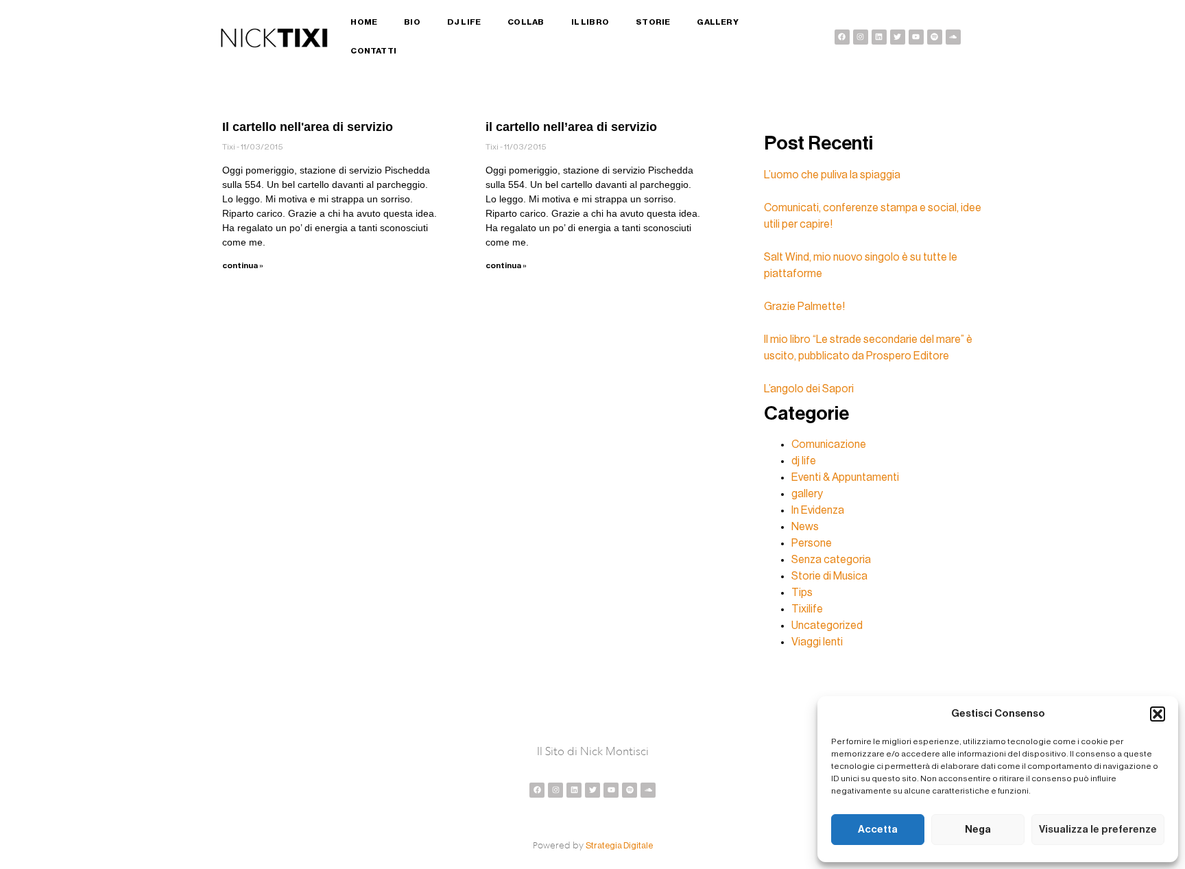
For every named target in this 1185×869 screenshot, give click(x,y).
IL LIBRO (590, 22)
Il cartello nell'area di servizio (307, 127)
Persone (811, 543)
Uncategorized (827, 625)
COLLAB (525, 22)
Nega (978, 829)
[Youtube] (916, 37)
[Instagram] (860, 37)
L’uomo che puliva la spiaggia (832, 174)
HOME (363, 22)
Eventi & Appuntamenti (845, 477)
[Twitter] (897, 37)
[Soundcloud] (953, 37)
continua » (242, 265)
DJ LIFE (464, 22)
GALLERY (717, 22)
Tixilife (807, 609)
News (805, 526)
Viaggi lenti (817, 641)
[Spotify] (934, 37)
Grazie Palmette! (804, 306)
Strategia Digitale (619, 845)
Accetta (878, 829)
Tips (802, 592)
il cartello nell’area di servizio (571, 127)
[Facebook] (842, 37)
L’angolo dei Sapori (809, 388)
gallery (807, 493)
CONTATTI (373, 51)
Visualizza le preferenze (1098, 829)
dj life (803, 460)
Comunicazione (828, 444)
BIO (412, 22)
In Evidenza (817, 510)
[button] (1157, 714)
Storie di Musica (829, 576)
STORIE (653, 22)
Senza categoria (831, 559)
